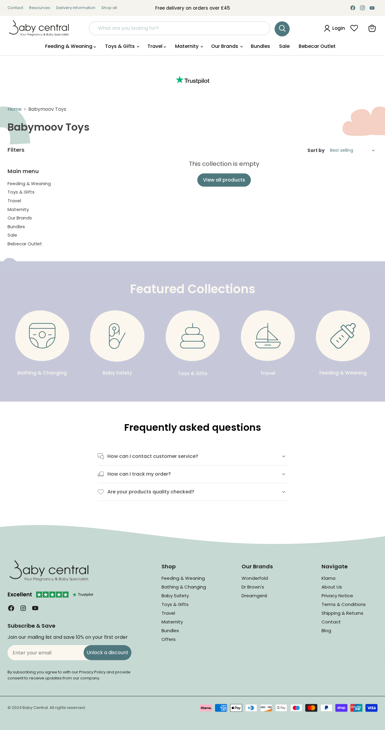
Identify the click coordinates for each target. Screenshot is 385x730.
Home (15, 109)
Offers (169, 639)
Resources (39, 8)
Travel (155, 46)
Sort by (316, 150)
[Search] (282, 28)
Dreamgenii (254, 595)
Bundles (260, 46)
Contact (15, 8)
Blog (326, 630)
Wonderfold (255, 578)
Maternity (187, 46)
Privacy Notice (337, 595)
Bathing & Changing (184, 587)
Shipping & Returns (342, 613)
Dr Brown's (253, 587)
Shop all (109, 8)
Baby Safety (175, 595)
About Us (332, 587)
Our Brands (225, 46)
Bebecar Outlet (317, 46)
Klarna (328, 578)
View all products (224, 179)
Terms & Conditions (344, 604)
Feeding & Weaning (69, 46)
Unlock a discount (107, 652)
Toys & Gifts (120, 46)
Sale (284, 46)
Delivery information (75, 8)
